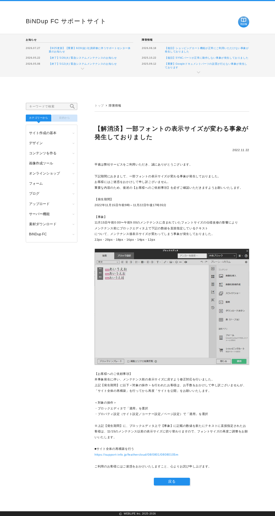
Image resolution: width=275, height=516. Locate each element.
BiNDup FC (38, 234)
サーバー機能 (39, 214)
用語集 (243, 24)
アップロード (39, 204)
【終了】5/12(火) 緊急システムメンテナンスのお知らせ (83, 63)
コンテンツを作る (43, 153)
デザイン (36, 143)
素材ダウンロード (43, 224)
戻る (172, 481)
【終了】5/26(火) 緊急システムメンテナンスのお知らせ (83, 57)
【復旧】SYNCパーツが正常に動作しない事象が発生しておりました (206, 57)
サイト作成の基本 (43, 133)
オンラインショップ (44, 173)
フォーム (36, 183)
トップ (99, 105)
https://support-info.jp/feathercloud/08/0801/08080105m (137, 454)
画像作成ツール (41, 163)
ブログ (34, 193)
